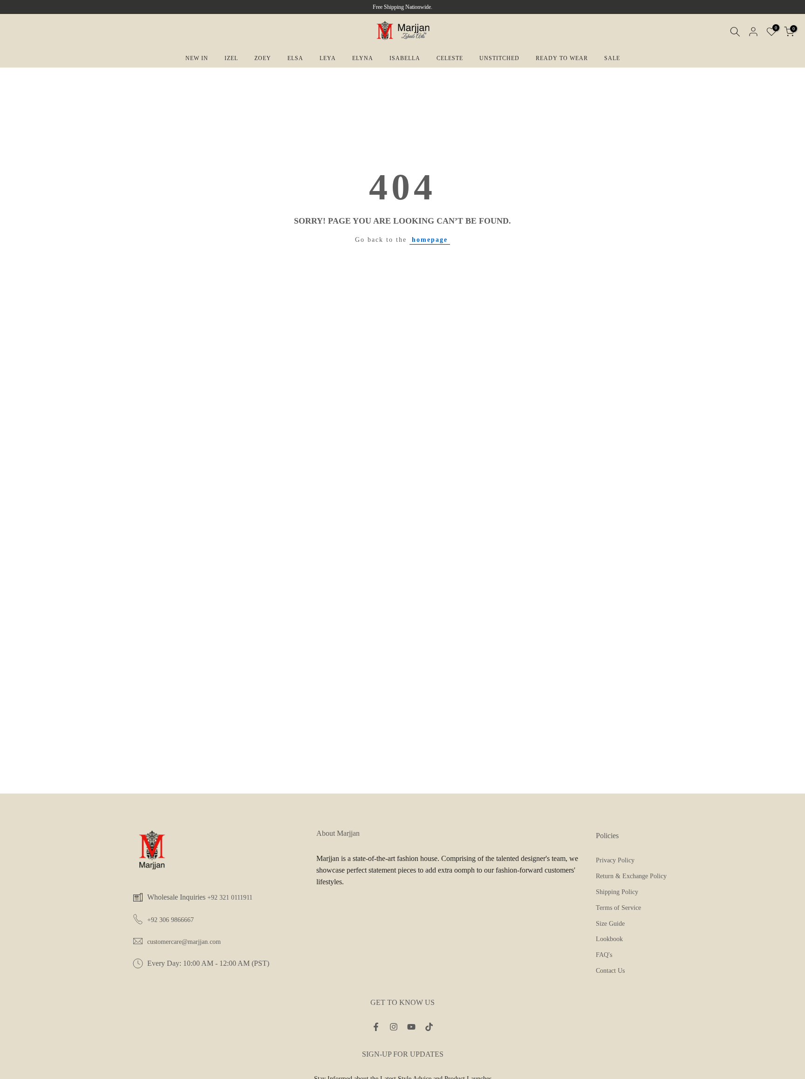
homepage (430, 239)
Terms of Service (618, 907)
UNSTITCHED (499, 58)
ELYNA (362, 58)
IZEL (231, 58)
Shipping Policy (617, 891)
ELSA (295, 58)
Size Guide (610, 923)
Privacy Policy (615, 860)
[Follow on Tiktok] (429, 1027)
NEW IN (196, 58)
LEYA (328, 58)
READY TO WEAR (562, 58)
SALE (612, 58)
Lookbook (609, 939)
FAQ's (604, 954)
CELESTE (450, 58)
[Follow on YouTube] (411, 1027)
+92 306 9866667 (170, 919)
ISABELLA (404, 58)
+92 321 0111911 (229, 897)
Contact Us (610, 970)
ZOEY (262, 58)
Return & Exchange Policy (631, 876)
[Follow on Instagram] (393, 1027)
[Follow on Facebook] (376, 1027)
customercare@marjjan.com (184, 941)
